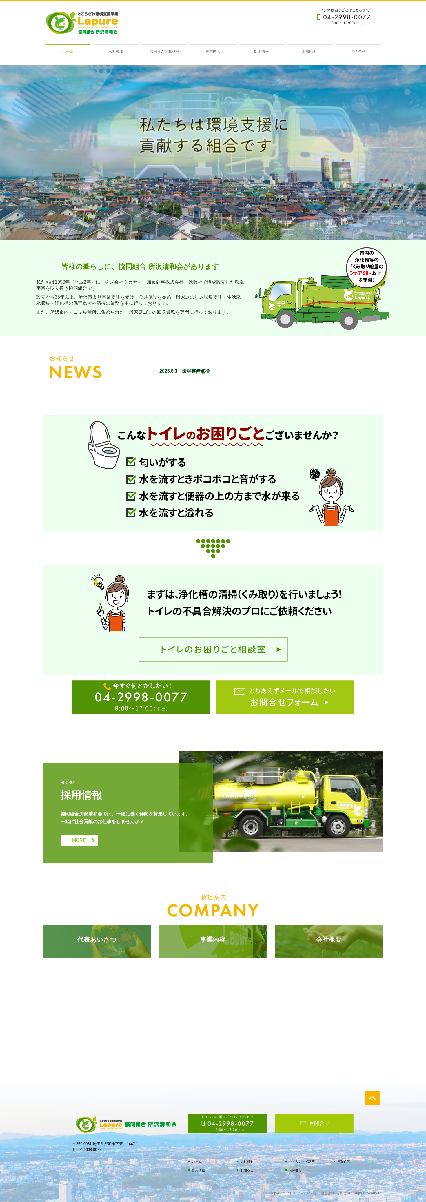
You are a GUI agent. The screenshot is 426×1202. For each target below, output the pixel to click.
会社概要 (116, 51)
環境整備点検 (196, 371)
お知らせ (309, 51)
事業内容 (213, 51)
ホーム (68, 51)
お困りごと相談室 (165, 51)
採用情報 (261, 51)
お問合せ (358, 51)
